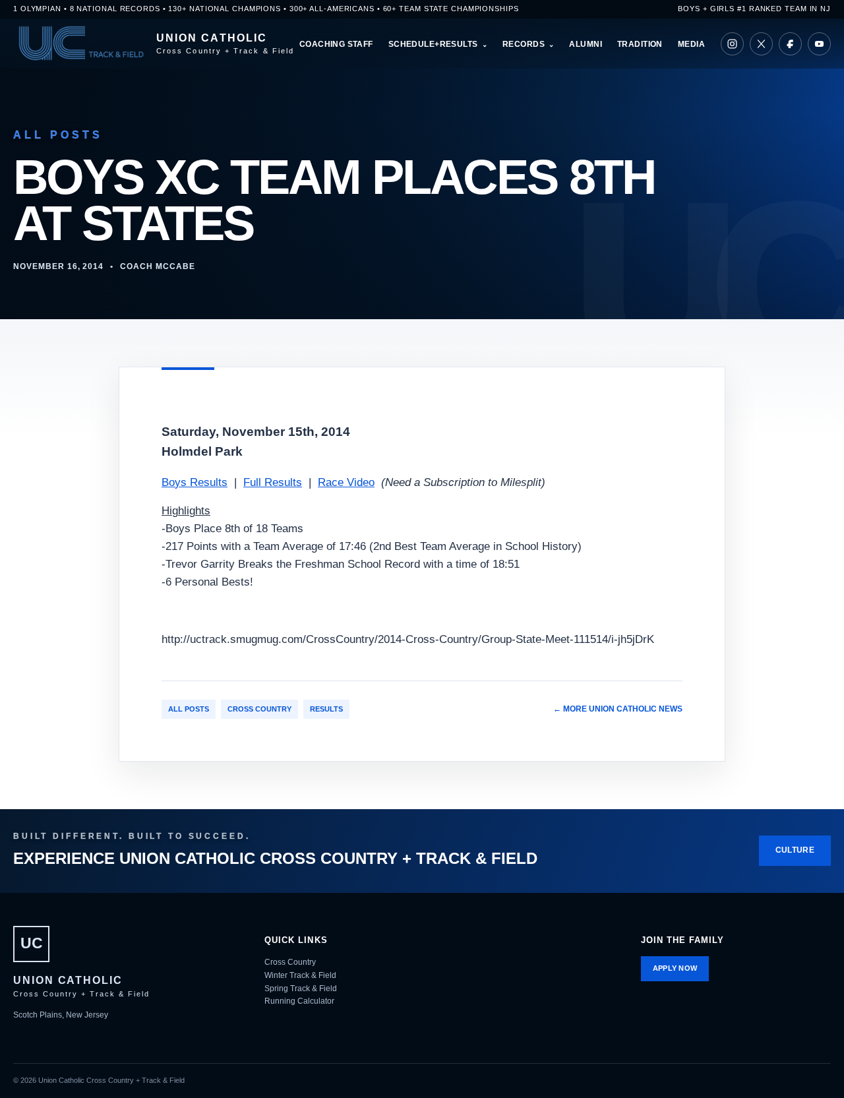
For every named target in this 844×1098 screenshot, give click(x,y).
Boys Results (194, 482)
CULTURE (794, 850)
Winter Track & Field (300, 975)
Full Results (272, 482)
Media (691, 44)
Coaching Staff (336, 44)
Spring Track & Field (300, 988)
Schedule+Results (433, 44)
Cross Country (259, 709)
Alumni (585, 44)
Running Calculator (299, 1001)
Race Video (346, 482)
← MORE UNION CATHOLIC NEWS (617, 709)
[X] (761, 43)
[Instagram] (732, 43)
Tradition (640, 44)
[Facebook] (790, 43)
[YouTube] (819, 43)
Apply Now (675, 968)
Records (523, 44)
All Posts (188, 709)
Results (326, 709)
